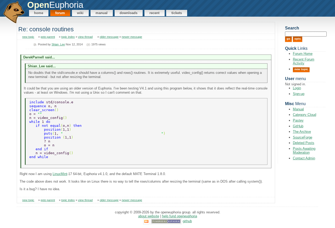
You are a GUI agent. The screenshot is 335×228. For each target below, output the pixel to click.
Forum (60, 13)
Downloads (128, 13)
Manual (102, 13)
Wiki (80, 13)
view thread (85, 36)
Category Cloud (304, 115)
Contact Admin (304, 158)
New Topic (301, 69)
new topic (28, 36)
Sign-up (298, 94)
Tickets (176, 13)
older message (109, 36)
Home (38, 13)
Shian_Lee (58, 44)
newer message (132, 36)
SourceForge (302, 137)
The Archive (302, 132)
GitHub (298, 126)
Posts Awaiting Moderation (304, 150)
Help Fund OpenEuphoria (179, 216)
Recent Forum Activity (303, 61)
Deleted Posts (303, 143)
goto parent (48, 36)
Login (297, 88)
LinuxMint (60, 174)
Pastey (298, 120)
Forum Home (302, 54)
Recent (154, 13)
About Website (148, 216)
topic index (68, 36)
